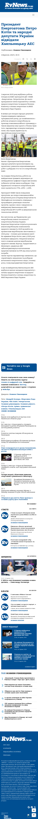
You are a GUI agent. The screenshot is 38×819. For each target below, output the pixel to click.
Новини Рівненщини (22, 50)
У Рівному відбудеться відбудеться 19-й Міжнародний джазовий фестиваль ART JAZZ (23, 457)
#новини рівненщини (10, 404)
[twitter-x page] (35, 807)
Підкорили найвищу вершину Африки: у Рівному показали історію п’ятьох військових (18, 491)
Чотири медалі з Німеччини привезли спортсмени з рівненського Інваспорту (16, 475)
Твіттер (23, 385)
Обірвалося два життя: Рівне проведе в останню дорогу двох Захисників (17, 498)
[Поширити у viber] (31, 59)
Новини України (17, 620)
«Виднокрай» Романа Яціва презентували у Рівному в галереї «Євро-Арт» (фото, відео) (20, 678)
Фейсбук (6, 389)
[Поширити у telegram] (35, 59)
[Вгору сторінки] (34, 810)
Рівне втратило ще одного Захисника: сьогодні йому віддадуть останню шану (18, 685)
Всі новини (32, 504)
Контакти (7, 748)
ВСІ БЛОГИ (33, 590)
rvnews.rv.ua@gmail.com (11, 382)
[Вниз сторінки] (34, 815)
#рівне (17, 406)
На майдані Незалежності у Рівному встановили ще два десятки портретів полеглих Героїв (24, 482)
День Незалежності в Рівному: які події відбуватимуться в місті (18, 718)
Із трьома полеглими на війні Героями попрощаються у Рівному (18, 698)
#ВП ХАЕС (13, 401)
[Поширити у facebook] (23, 59)
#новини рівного (27, 404)
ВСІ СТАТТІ (33, 509)
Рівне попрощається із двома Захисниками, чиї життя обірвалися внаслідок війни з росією (18, 449)
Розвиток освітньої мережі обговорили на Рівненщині (17, 434)
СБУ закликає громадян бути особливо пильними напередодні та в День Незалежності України (18, 705)
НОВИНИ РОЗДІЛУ (30, 667)
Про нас (6, 745)
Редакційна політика (12, 752)
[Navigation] (33, 15)
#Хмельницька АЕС (16, 409)
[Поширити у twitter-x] (27, 59)
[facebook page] (32, 807)
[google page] (29, 807)
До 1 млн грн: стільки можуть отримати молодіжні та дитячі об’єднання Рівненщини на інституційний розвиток (18, 426)
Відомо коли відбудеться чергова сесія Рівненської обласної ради (15, 417)
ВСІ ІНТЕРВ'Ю (32, 556)
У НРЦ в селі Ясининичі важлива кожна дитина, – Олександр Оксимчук (18, 581)
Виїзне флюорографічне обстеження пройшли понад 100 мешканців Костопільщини (18, 441)
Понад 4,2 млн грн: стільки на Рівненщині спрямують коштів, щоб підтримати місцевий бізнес (18, 467)
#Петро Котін (7, 406)
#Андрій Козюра (13, 399)
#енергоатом (24, 401)
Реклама (6, 755)
